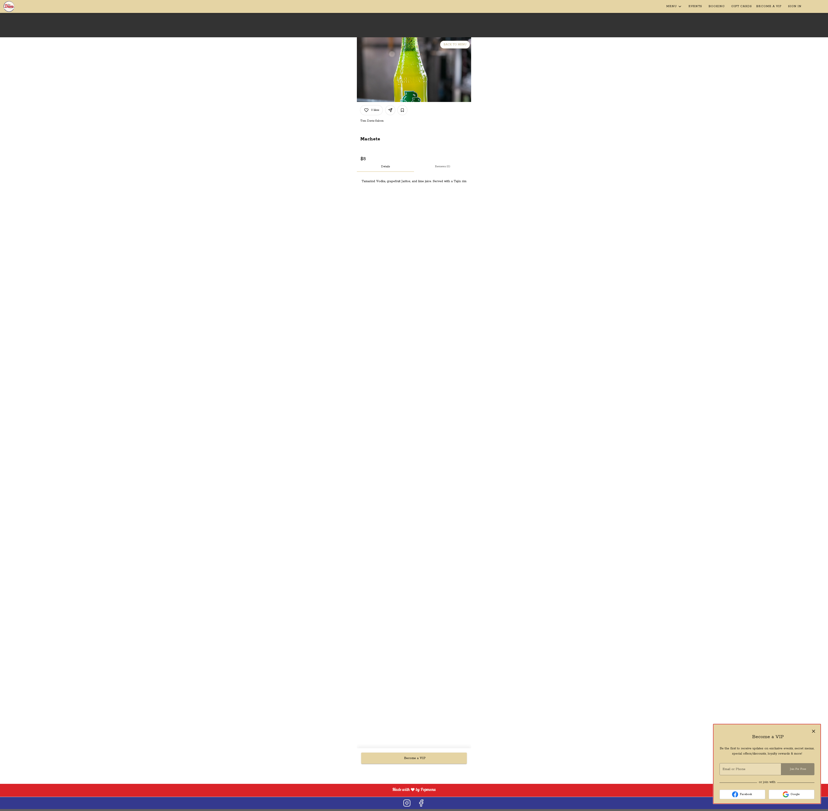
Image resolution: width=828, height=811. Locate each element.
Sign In (794, 6)
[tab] (385, 166)
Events (695, 6)
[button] (674, 6)
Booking (717, 6)
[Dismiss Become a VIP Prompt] (813, 731)
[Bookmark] (402, 110)
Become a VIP (769, 6)
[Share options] (390, 110)
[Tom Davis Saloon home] (22, 6)
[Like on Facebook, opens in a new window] (421, 803)
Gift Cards (741, 6)
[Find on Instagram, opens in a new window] (407, 803)
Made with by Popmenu (219, 790)
